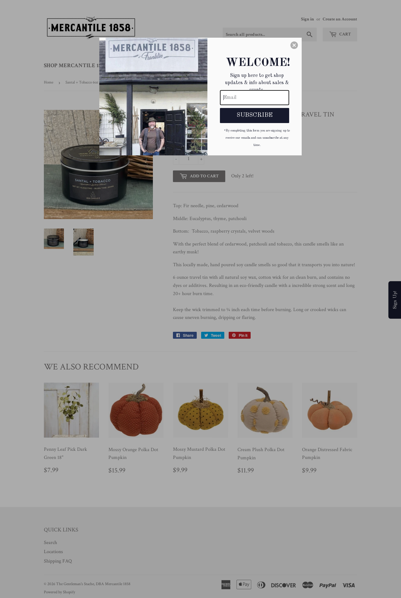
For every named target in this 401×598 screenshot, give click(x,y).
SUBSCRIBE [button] (255, 115)
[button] (294, 45)
